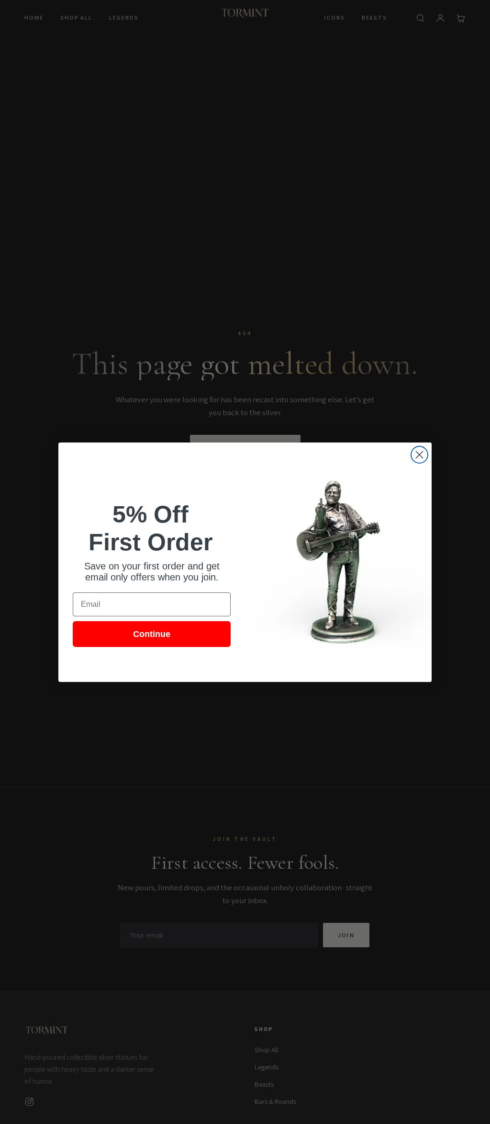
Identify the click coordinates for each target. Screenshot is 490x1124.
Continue (151, 634)
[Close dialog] (419, 454)
